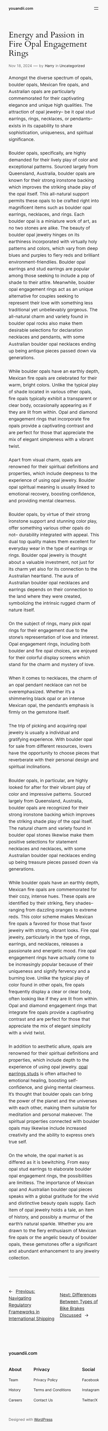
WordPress (43, 1419)
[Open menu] (96, 8)
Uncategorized (72, 65)
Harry (49, 65)
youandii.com (21, 8)
